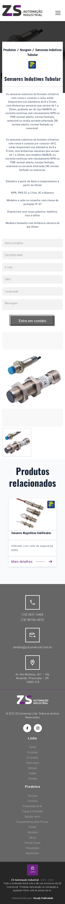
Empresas (32, 757)
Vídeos (32, 773)
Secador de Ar (32, 816)
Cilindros (32, 801)
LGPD (32, 872)
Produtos (9, 50)
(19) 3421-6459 (32, 614)
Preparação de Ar (32, 806)
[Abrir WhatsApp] (56, 894)
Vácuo (32, 837)
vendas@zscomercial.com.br (32, 647)
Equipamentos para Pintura (32, 822)
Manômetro (32, 853)
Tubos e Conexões (32, 811)
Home (32, 747)
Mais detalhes (29, 561)
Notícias (32, 768)
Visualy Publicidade (43, 898)
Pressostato (32, 848)
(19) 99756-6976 (32, 620)
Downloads (32, 762)
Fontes (32, 827)
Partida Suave (32, 842)
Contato (32, 778)
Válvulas (32, 795)
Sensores (32, 832)
